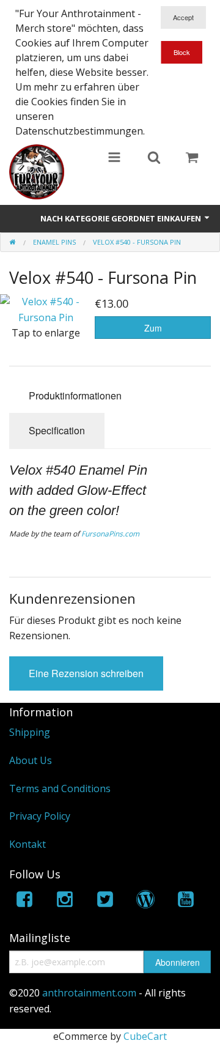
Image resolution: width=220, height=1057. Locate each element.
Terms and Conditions (60, 788)
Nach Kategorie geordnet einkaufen (121, 218)
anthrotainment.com (89, 993)
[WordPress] (145, 901)
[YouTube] (186, 901)
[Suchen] (154, 158)
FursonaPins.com (110, 533)
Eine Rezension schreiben (86, 673)
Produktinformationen (75, 395)
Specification (57, 430)
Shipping (29, 732)
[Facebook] (24, 901)
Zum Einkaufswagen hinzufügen (152, 330)
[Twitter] (105, 901)
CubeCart (145, 1036)
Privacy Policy (39, 816)
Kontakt (27, 844)
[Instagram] (65, 901)
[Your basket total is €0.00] (192, 158)
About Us (30, 760)
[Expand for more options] (114, 158)
